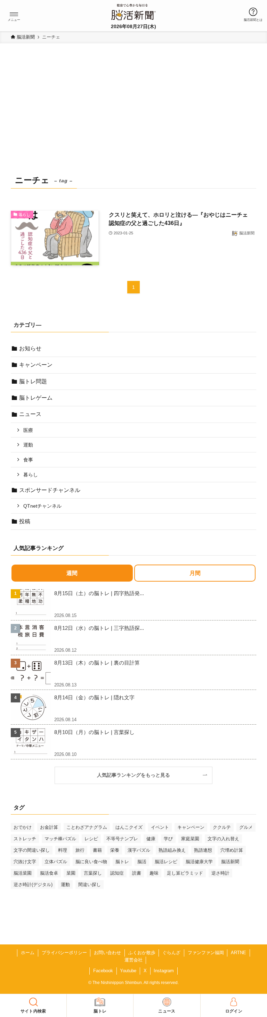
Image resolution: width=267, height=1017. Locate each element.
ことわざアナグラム (86, 827)
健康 (150, 838)
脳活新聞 (230, 861)
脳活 (141, 861)
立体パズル (55, 861)
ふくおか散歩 (141, 952)
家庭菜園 (190, 838)
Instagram (164, 970)
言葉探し (93, 873)
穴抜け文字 (25, 861)
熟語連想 (203, 850)
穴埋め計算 (231, 850)
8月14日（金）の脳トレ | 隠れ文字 (94, 697)
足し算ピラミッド (185, 873)
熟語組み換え (172, 850)
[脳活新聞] (133, 11)
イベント (160, 827)
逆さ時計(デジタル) (33, 884)
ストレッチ (25, 838)
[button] (13, 14)
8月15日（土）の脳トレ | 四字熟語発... (99, 593)
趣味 (154, 873)
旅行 (79, 850)
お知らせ (30, 348)
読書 (136, 873)
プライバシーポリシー (64, 952)
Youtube (128, 970)
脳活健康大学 (199, 861)
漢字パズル (139, 850)
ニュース (30, 414)
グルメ (246, 827)
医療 (28, 430)
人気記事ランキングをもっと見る (136, 775)
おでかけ (23, 827)
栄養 (114, 850)
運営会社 (133, 959)
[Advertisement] (134, 120)
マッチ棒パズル (60, 838)
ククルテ (222, 827)
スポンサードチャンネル (49, 490)
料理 (62, 850)
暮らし (30, 474)
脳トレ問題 (33, 381)
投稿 (24, 521)
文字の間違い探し (32, 850)
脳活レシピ (166, 861)
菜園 (70, 873)
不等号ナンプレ (122, 838)
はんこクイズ (129, 827)
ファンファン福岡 (206, 952)
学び (168, 838)
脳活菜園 (23, 873)
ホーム (27, 952)
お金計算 (49, 827)
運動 (28, 445)
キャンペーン (35, 365)
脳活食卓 (49, 873)
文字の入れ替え (223, 838)
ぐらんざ (171, 952)
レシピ (91, 838)
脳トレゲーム (35, 398)
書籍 (97, 850)
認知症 (117, 873)
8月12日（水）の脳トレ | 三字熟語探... (99, 628)
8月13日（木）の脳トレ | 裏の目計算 (97, 663)
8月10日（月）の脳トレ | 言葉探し (94, 732)
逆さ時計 (220, 873)
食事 (28, 459)
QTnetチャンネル (42, 506)
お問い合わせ (107, 952)
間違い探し (89, 884)
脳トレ (122, 861)
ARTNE (238, 952)
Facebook (103, 970)
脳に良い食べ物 (91, 861)
